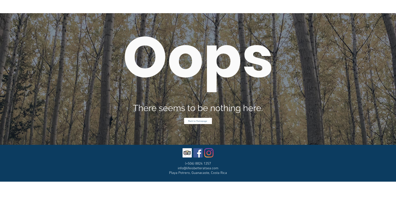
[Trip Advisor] (187, 152)
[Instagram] (208, 152)
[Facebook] (198, 152)
